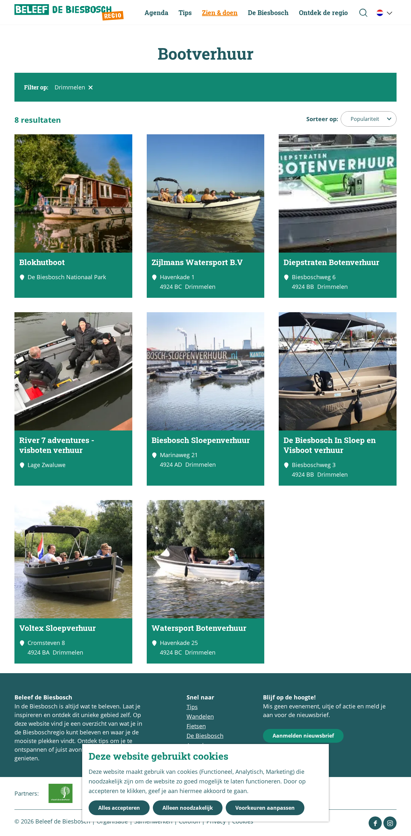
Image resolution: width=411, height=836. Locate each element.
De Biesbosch (205, 736)
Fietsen (196, 726)
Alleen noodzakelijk (187, 807)
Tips (192, 707)
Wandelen (200, 716)
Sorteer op (322, 119)
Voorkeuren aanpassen (265, 807)
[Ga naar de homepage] (69, 12)
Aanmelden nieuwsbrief (303, 735)
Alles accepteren (119, 807)
